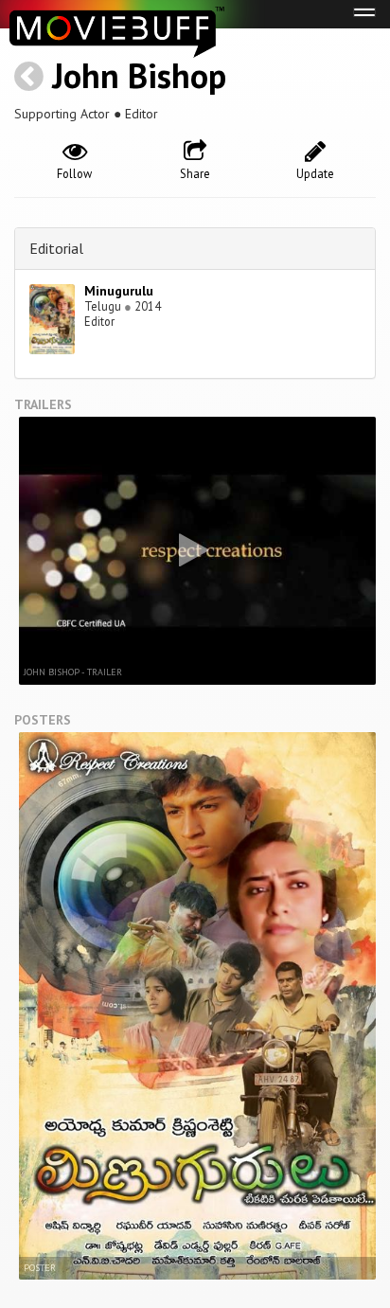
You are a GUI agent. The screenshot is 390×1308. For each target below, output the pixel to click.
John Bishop (139, 75)
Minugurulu (118, 290)
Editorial (56, 248)
